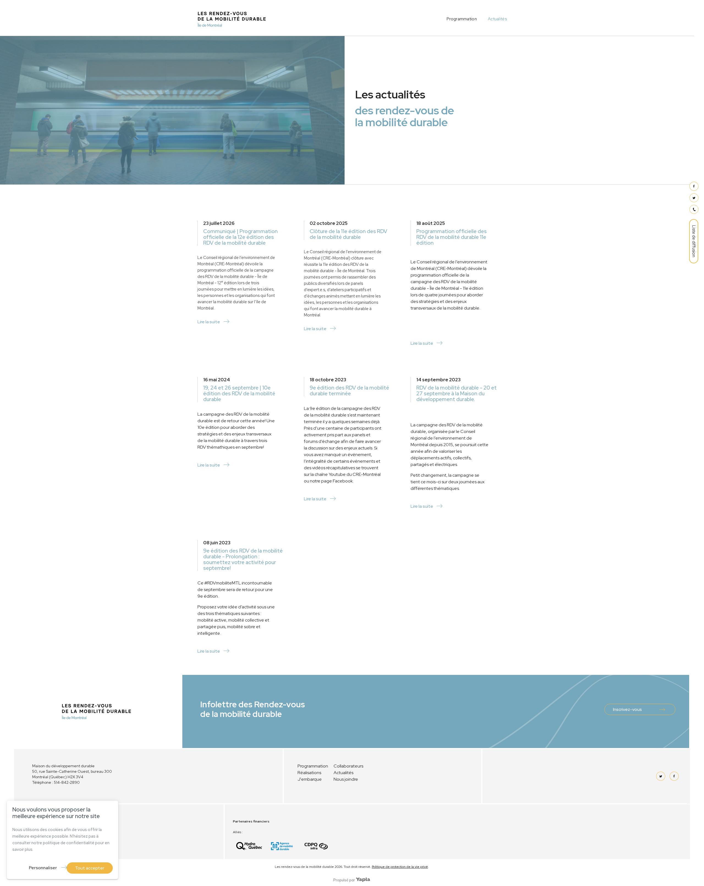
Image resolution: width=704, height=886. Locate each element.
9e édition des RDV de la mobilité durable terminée (349, 390)
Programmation (462, 19)
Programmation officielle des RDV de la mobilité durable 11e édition (451, 237)
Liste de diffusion (694, 241)
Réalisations (309, 772)
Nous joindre (346, 779)
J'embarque (310, 779)
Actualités (497, 19)
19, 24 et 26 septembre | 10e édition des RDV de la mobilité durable (239, 393)
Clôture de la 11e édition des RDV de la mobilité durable (348, 234)
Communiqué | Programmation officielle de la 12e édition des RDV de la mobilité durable (240, 237)
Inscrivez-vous (627, 709)
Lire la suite (208, 322)
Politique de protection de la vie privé (400, 867)
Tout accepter (89, 868)
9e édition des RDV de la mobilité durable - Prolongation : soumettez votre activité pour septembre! (243, 559)
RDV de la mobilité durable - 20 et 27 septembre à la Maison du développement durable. (456, 393)
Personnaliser (43, 868)
